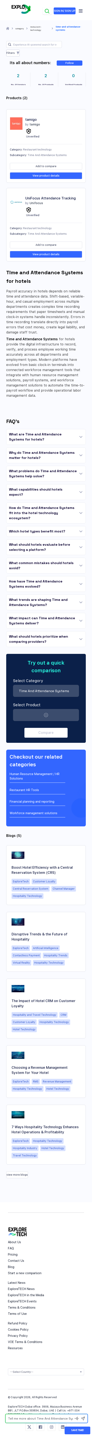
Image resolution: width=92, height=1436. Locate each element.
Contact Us (16, 1260)
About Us (14, 1242)
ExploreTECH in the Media (26, 1295)
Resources (15, 1348)
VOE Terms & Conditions (25, 1342)
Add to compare (46, 166)
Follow (69, 63)
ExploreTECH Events (22, 1301)
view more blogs (17, 1174)
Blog (11, 1267)
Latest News (16, 1282)
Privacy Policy (18, 1335)
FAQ (11, 1248)
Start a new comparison (25, 1273)
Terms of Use (17, 1313)
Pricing (13, 1254)
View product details (46, 175)
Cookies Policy (18, 1329)
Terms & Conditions (22, 1307)
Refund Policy (17, 1323)
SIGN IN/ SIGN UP (64, 10)
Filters (10, 53)
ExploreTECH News (21, 1289)
